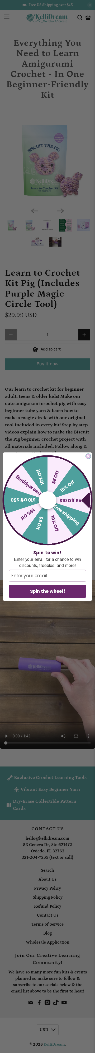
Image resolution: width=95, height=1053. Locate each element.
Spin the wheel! (47, 591)
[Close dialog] (88, 456)
